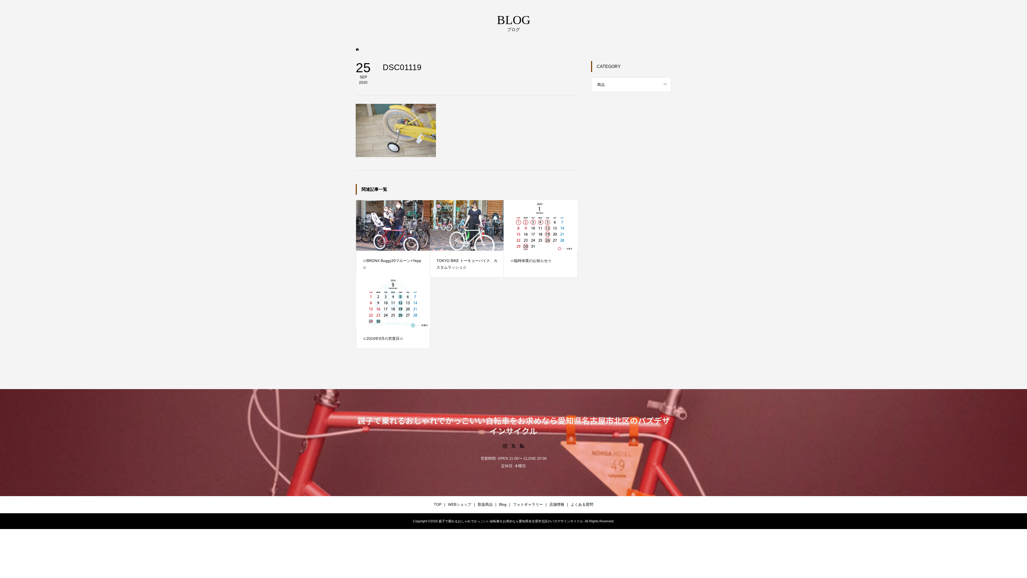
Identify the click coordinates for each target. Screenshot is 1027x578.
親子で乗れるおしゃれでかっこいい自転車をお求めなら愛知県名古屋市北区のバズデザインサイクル (513, 426)
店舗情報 (556, 504)
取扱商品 (485, 504)
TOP (438, 504)
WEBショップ (459, 504)
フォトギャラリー (528, 504)
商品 (601, 84)
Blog (503, 504)
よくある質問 (582, 504)
